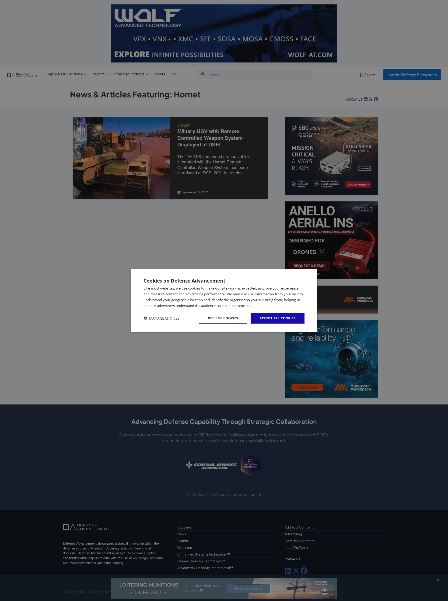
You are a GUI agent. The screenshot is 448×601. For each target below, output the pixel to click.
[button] (161, 318)
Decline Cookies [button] (223, 318)
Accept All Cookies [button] (277, 318)
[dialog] (224, 300)
